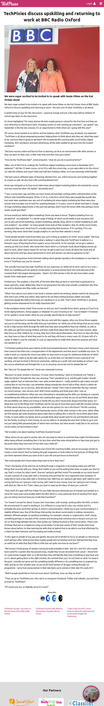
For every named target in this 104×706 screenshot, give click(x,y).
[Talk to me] (91, 694)
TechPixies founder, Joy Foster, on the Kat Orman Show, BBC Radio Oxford (17, 611)
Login (89, 3)
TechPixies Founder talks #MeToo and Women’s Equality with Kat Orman (49, 611)
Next (93, 703)
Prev (11, 703)
